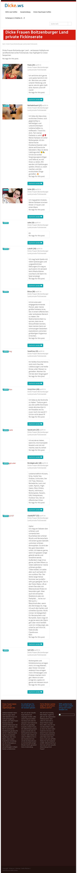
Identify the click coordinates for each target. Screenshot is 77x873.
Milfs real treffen (11, 12)
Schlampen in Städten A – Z (15, 18)
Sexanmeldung (25, 12)
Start (3, 44)
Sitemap (17, 868)
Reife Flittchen (26, 868)
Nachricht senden (35, 99)
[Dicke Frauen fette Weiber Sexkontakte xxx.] (14, 6)
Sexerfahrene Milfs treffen (10, 870)
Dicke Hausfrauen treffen (42, 12)
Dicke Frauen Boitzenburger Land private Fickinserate (37, 68)
